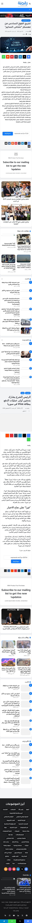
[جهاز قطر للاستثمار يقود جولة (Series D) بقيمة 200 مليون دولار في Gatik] (26, 322)
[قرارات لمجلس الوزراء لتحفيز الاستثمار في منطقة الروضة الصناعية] (26, 371)
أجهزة (27, 809)
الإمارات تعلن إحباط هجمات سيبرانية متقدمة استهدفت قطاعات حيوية (24, 266)
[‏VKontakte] (9, 143)
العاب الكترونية (11, 820)
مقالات (8, 860)
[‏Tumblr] (16, 57)
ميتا (14, 863)
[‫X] (24, 57)
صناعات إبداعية (18, 845)
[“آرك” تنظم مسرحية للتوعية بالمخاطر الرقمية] (8, 238)
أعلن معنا (6, 908)
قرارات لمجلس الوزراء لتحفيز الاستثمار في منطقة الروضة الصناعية (11, 370)
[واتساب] (3, 57)
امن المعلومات (26, 20)
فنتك (26, 852)
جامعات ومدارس (21, 838)
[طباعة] (29, 146)
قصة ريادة (24, 856)
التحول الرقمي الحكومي (22, 817)
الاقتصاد (5, 809)
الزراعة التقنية (21, 820)
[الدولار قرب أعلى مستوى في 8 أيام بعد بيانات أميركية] (26, 293)
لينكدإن (7, 856)
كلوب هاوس (15, 856)
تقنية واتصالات (20, 834)
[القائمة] (2, 5)
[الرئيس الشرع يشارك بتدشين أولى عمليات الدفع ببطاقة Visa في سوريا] (24, 882)
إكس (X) (20, 809)
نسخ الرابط (8, 133)
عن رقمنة (21, 908)
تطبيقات (17, 831)
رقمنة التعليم (25, 842)
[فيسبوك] (28, 57)
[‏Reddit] (8, 57)
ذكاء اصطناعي (10, 838)
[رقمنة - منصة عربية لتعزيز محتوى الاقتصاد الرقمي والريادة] (23, 4)
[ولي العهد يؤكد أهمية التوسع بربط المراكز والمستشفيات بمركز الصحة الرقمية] (26, 362)
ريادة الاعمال (15, 842)
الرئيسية (26, 908)
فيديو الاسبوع (18, 852)
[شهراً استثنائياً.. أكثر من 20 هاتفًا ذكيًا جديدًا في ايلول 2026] (26, 330)
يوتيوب (8, 863)
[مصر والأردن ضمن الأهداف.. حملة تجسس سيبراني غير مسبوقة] (26, 346)
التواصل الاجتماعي (8, 817)
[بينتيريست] (12, 57)
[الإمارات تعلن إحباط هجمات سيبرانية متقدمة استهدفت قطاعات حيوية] (24, 259)
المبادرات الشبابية (23, 824)
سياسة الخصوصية (13, 908)
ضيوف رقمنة (7, 845)
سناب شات (6, 842)
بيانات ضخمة (25, 831)
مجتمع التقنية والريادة (19, 860)
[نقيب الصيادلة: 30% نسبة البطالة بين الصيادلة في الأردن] (26, 285)
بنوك (5, 827)
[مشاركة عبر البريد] (6, 143)
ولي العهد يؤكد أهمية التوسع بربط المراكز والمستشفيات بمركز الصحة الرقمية (10, 361)
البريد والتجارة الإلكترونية (16, 813)
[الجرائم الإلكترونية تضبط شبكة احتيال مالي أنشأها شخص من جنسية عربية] (24, 239)
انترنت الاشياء (13, 827)
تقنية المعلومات (7, 831)
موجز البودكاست (22, 863)
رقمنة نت (27, 31)
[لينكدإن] (20, 57)
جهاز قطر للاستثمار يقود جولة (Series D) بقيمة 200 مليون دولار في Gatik (10, 321)
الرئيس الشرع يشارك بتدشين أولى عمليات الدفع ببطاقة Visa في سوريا (24, 889)
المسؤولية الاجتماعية (10, 824)
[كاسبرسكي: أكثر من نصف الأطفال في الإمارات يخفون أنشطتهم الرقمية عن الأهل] (8, 259)
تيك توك (10, 834)
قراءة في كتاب (8, 852)
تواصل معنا (16, 911)
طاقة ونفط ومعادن (21, 849)
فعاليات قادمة (9, 849)
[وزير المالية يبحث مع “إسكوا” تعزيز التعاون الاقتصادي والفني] (26, 354)
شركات (26, 845)
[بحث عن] (30, 5)
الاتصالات (12, 809)
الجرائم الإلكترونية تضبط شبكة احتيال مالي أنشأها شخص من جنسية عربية (24, 248)
